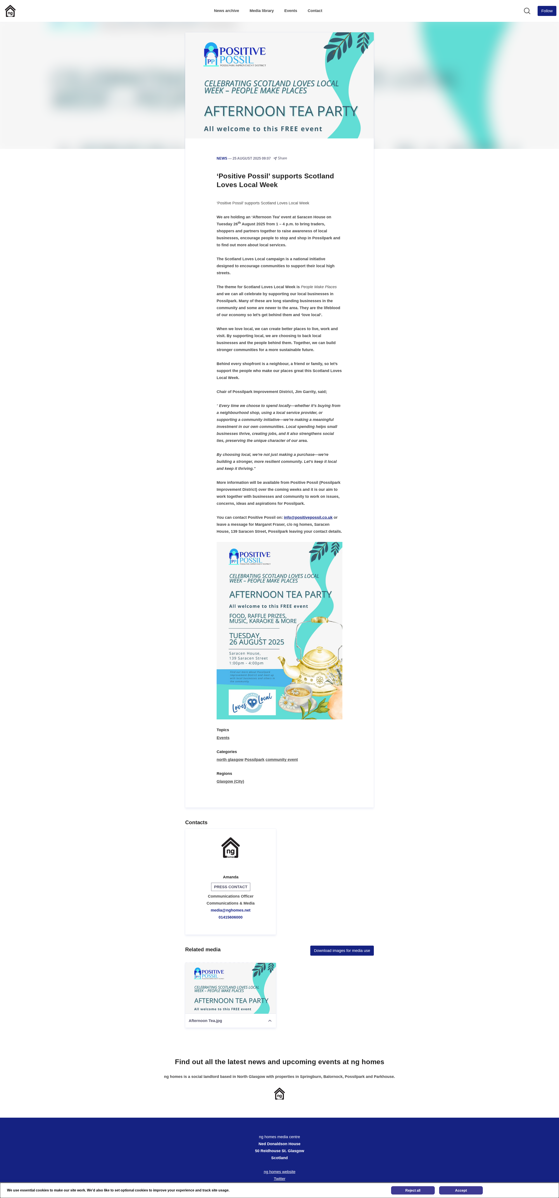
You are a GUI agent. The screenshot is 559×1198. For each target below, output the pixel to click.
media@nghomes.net (230, 910)
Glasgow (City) (230, 781)
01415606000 (231, 917)
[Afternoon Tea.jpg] (230, 988)
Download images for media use (342, 950)
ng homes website (279, 1172)
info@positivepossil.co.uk (308, 517)
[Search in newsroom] (527, 10)
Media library (262, 11)
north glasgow (230, 759)
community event (282, 759)
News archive (226, 11)
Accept (461, 1190)
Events (290, 11)
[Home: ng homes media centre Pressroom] (10, 11)
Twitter (279, 1179)
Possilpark (254, 759)
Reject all (412, 1190)
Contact (315, 11)
